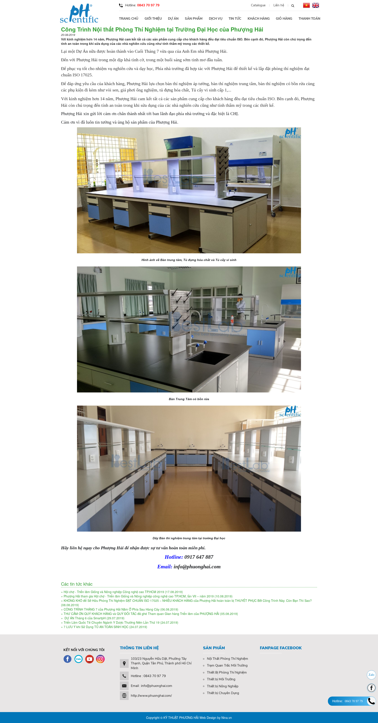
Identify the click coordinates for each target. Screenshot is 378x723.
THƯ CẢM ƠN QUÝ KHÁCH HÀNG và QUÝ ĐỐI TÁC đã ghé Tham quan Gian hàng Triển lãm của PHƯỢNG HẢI (141, 613)
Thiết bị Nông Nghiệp (222, 686)
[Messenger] (371, 688)
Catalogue (258, 5)
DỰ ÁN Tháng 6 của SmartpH (85, 618)
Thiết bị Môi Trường (221, 679)
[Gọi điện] (371, 701)
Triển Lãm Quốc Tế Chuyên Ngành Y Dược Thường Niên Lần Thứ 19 (111, 622)
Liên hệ (278, 5)
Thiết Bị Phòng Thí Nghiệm (227, 672)
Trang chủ (128, 18)
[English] (315, 5)
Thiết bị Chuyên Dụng (223, 693)
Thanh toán (309, 18)
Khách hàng (259, 18)
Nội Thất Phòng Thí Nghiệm (227, 658)
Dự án (173, 18)
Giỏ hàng (284, 18)
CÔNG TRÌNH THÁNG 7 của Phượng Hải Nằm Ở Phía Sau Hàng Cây (111, 609)
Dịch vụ (215, 18)
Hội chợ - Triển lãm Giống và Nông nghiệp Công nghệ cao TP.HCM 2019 (114, 592)
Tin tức (235, 18)
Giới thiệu (153, 18)
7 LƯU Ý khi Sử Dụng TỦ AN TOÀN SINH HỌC (96, 627)
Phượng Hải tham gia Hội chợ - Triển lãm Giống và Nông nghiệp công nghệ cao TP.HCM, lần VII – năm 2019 (139, 596)
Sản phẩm (194, 18)
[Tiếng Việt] (306, 5)
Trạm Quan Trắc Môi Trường (227, 665)
